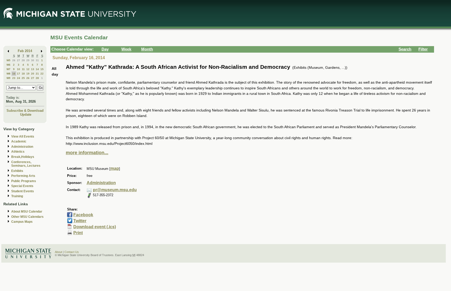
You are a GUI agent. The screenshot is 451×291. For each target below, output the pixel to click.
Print (78, 233)
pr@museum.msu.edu (115, 190)
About (58, 251)
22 (42, 73)
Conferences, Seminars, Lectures (25, 164)
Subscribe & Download (25, 111)
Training (17, 196)
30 (32, 60)
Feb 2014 (25, 51)
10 (18, 69)
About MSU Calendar (26, 211)
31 (37, 60)
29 (27, 60)
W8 (8, 73)
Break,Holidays (22, 157)
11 (23, 69)
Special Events (22, 186)
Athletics (18, 151)
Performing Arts (23, 176)
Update (25, 114)
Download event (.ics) (94, 227)
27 (18, 60)
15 (42, 69)
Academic (18, 141)
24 (18, 78)
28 (23, 60)
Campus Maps (22, 222)
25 (23, 78)
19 (27, 73)
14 (37, 69)
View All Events (22, 136)
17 (18, 73)
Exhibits (17, 171)
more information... (87, 152)
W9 (8, 78)
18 (23, 73)
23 (13, 78)
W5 (8, 60)
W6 (8, 64)
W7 (8, 69)
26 (13, 60)
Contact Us (71, 251)
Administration (22, 146)
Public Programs (23, 181)
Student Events (22, 191)
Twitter (79, 221)
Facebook (83, 215)
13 (32, 69)
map (114, 168)
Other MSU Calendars (27, 217)
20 (32, 73)
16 (13, 73)
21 (37, 73)
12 (27, 69)
